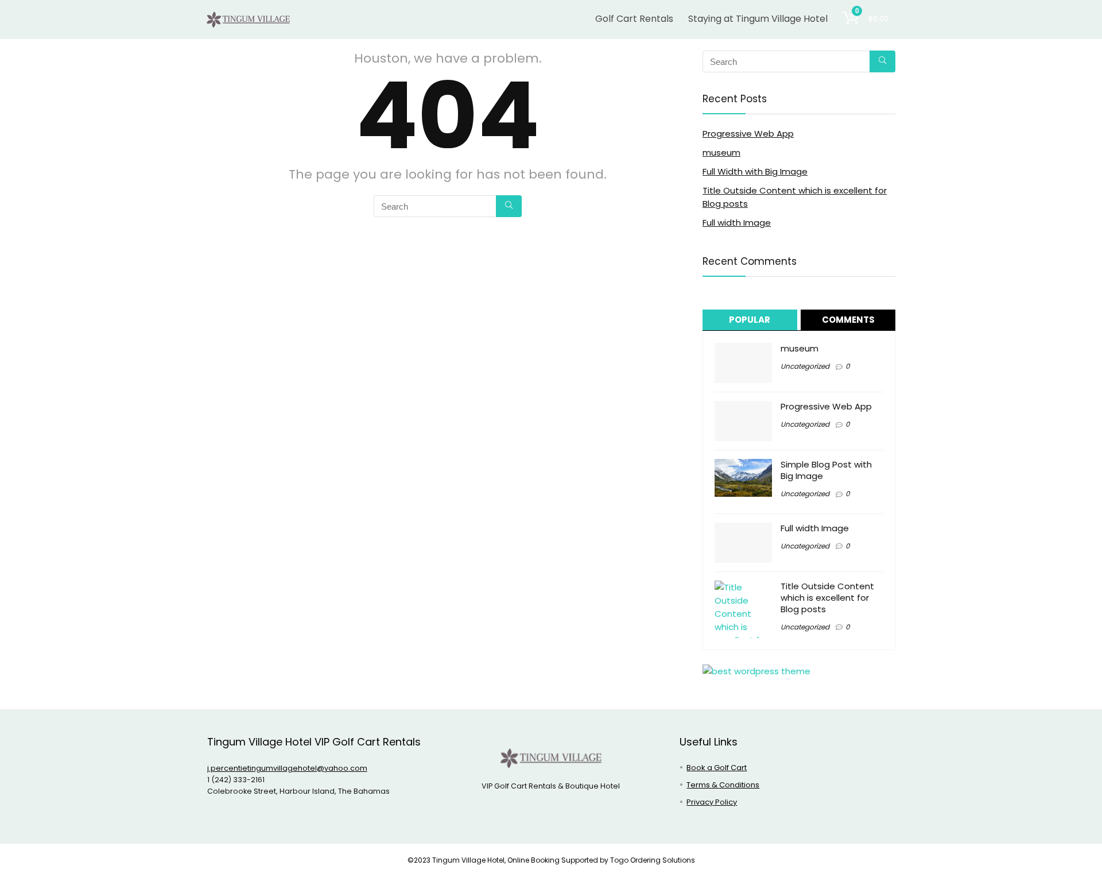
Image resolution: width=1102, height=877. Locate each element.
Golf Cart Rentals (634, 18)
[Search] (509, 206)
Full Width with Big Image (755, 171)
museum (721, 152)
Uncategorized (805, 366)
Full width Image (737, 223)
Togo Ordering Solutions (652, 860)
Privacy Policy (711, 802)
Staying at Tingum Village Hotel (758, 18)
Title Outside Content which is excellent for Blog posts (827, 597)
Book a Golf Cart (716, 767)
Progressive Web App (748, 134)
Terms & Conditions (722, 784)
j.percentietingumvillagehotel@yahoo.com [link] (287, 768)
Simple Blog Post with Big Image (826, 470)
